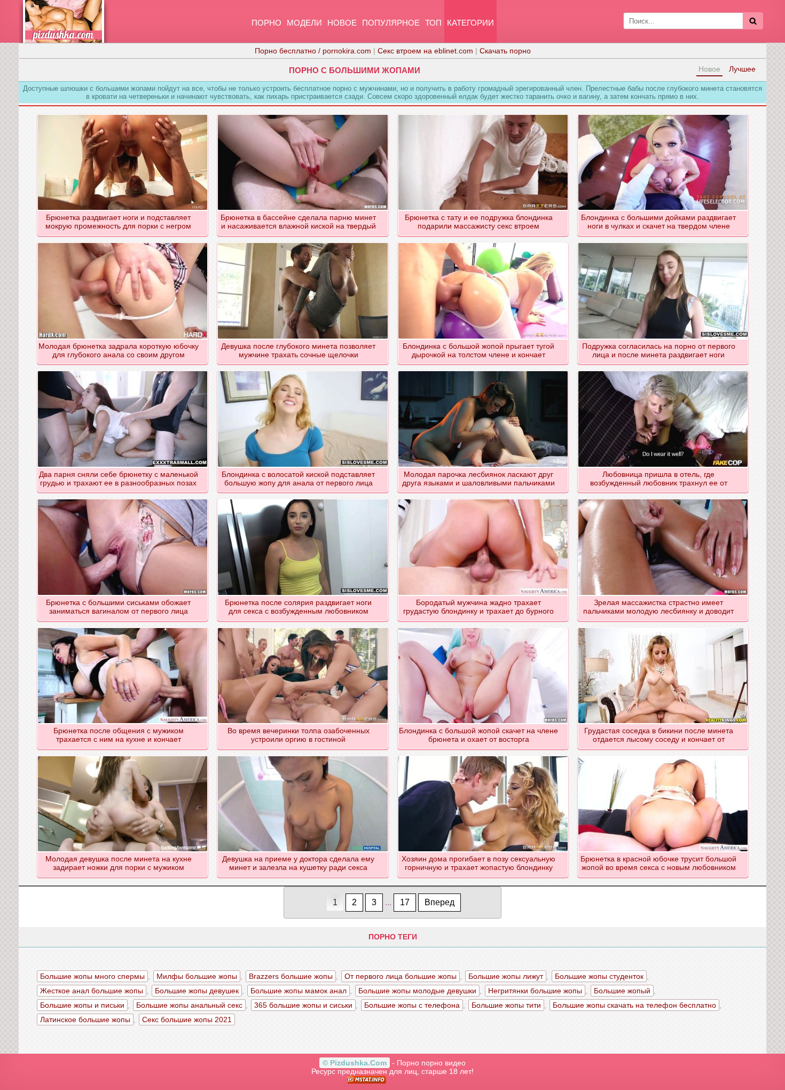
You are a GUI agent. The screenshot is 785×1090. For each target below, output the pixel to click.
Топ (433, 22)
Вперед (439, 902)
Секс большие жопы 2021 (187, 1019)
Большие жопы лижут (505, 976)
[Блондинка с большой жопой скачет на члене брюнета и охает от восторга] (483, 628)
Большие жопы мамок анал (298, 990)
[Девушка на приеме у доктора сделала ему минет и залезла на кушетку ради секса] (303, 756)
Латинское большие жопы (85, 1019)
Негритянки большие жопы (535, 990)
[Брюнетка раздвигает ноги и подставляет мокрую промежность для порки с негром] (123, 115)
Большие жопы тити (506, 1005)
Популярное (391, 22)
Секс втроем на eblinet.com (425, 50)
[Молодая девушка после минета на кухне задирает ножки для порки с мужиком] (123, 756)
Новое (342, 22)
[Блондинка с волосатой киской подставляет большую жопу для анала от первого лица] (303, 371)
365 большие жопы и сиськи (303, 1005)
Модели (304, 22)
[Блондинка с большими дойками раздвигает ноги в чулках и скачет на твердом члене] (663, 115)
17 (405, 902)
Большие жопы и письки (82, 1005)
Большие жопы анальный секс (189, 1005)
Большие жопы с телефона (412, 1005)
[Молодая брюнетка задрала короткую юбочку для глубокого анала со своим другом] (123, 243)
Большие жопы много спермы (92, 976)
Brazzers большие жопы (291, 976)
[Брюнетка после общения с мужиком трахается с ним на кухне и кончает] (123, 628)
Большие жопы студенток (599, 976)
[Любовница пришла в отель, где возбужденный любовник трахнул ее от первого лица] (663, 371)
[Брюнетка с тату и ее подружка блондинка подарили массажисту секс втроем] (483, 115)
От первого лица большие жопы (400, 976)
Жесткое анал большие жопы (91, 990)
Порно (266, 22)
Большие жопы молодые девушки (417, 990)
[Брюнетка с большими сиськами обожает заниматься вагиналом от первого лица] (123, 500)
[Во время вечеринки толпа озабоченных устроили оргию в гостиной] (303, 628)
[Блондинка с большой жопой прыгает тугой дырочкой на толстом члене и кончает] (483, 243)
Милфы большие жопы (196, 976)
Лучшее (742, 69)
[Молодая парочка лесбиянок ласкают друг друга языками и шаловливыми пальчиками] (483, 371)
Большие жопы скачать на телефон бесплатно (634, 1005)
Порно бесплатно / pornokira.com (313, 50)
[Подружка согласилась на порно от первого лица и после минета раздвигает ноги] (663, 243)
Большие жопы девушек (197, 990)
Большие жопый (622, 990)
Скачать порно (505, 50)
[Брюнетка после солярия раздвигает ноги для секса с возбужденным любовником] (303, 500)
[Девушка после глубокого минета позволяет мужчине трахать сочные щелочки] (303, 243)
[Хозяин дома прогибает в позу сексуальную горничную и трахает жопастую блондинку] (483, 756)
